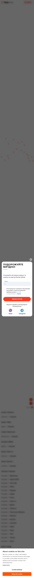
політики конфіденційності (13, 293)
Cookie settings (17, 569)
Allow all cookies (17, 574)
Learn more (6, 565)
